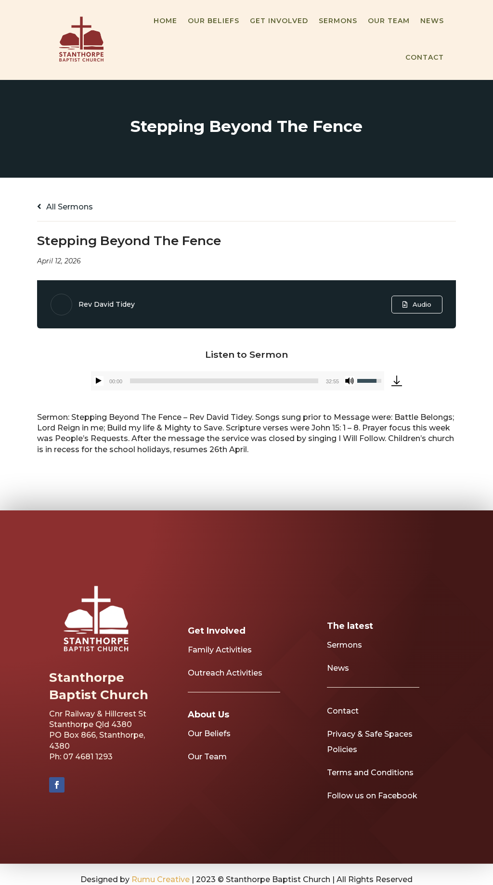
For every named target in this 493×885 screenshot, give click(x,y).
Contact (424, 57)
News (432, 20)
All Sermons (68, 206)
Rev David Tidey (106, 304)
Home (165, 20)
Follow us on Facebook (372, 795)
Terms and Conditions (370, 772)
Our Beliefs (213, 20)
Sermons (338, 20)
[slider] (224, 380)
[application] (237, 380)
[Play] (99, 381)
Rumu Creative (160, 879)
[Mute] (349, 381)
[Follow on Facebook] (57, 785)
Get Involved (279, 20)
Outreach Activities (225, 672)
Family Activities (220, 649)
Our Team (389, 20)
